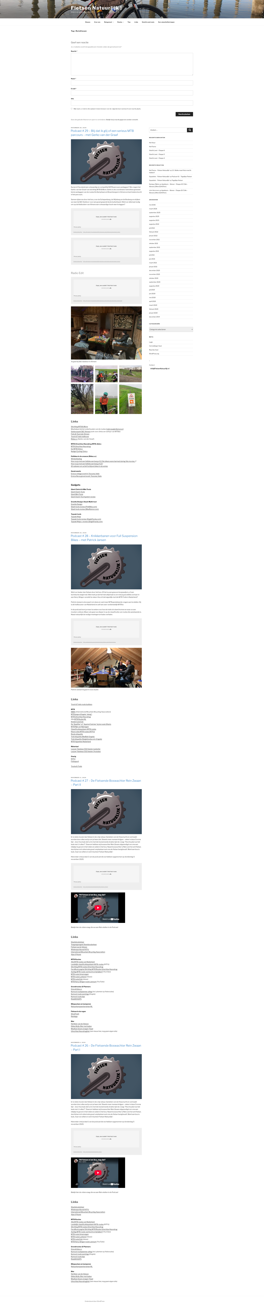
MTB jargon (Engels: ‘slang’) (81, 714)
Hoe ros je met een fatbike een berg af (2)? (87, 464)
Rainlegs (74, 1016)
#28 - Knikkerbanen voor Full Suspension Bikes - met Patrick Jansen (99, 642)
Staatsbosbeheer (77, 942)
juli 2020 (152, 290)
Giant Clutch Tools (78, 492)
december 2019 (154, 317)
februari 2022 (153, 232)
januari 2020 (153, 313)
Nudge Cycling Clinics (79, 451)
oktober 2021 (153, 243)
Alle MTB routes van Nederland (83, 962)
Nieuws (87, 22)
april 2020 (152, 301)
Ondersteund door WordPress (94, 1301)
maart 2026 (153, 209)
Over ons (97, 22)
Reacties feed (153, 350)
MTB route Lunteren (78, 977)
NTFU (73, 759)
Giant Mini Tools (77, 494)
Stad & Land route (148, 22)
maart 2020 (153, 305)
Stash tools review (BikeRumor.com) (85, 509)
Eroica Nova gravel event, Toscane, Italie (86, 476)
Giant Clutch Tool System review (83, 497)
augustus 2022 (154, 224)
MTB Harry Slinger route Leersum (83, 982)
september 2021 (154, 247)
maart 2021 (153, 263)
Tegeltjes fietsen (177, 180)
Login (151, 342)
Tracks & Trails (76, 766)
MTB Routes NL (80, 719)
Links (136, 22)
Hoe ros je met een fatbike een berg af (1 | (86, 461)
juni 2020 (152, 293)
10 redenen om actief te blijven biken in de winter (89, 466)
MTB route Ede (76, 979)
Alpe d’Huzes (76, 954)
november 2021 (154, 239)
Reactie (74, 51)
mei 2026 (152, 205)
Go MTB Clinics (77, 449)
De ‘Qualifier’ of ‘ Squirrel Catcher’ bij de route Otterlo (91, 724)
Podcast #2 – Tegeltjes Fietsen (182, 176)
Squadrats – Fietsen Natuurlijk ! (159, 176)
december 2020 (154, 270)
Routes (119, 22)
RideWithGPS (76, 999)
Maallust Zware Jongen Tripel (82, 1029)
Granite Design (76, 504)
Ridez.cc (74, 439)
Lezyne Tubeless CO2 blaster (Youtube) (86, 751)
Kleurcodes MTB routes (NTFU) (83, 732)
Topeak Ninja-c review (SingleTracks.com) (87, 522)
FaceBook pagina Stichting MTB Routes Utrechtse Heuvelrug (94, 969)
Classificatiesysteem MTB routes (83, 729)
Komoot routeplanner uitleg (81, 992)
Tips (129, 22)
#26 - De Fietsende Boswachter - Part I (92, 1151)
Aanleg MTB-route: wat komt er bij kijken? (87, 972)
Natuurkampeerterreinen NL (82, 1006)
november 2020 (154, 274)
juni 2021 (152, 259)
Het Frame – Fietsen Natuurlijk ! (159, 170)
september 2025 (154, 212)
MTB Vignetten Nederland (81, 742)
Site (72, 99)
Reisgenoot (108, 22)
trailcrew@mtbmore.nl (114, 429)
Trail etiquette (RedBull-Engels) (83, 737)
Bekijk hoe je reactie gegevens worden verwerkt (122, 119)
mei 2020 (152, 297)
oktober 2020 (153, 278)
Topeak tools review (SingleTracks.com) (86, 519)
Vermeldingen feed (155, 346)
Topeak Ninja (76, 517)
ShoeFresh (75, 1014)
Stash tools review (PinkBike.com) (84, 507)
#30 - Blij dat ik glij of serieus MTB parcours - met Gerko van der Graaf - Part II (101, 261)
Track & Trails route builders (81, 704)
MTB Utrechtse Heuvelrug (81, 446)
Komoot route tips (78, 997)
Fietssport (75, 761)
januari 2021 (153, 266)
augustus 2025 (154, 216)
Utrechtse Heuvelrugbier (80, 1031)
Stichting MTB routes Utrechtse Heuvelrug (87, 967)
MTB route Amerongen (80, 974)
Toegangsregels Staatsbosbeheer (84, 945)
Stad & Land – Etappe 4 (157, 158)
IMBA (73, 712)
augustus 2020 (154, 286)
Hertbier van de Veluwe (80, 1024)
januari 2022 (153, 236)
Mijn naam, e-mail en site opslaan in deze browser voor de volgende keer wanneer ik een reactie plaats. (107, 109)
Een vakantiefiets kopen (166, 22)
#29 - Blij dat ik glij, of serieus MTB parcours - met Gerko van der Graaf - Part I (101, 231)
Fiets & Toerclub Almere (80, 434)
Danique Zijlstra (154, 184)
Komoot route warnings (80, 994)
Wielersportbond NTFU (80, 949)
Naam (73, 78)
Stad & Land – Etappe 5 (157, 154)
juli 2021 (152, 255)
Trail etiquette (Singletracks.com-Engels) (86, 739)
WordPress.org (154, 354)
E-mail (73, 89)
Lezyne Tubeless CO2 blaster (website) (85, 749)
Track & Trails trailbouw (80, 437)
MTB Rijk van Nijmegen (80, 727)
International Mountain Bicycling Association (88, 952)
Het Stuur (152, 142)
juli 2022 (152, 228)
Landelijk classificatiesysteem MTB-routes (87, 964)
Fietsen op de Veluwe (79, 947)
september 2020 (154, 282)
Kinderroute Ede (77, 722)
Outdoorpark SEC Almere (80, 432)
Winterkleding (76, 459)
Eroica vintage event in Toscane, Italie (85, 474)
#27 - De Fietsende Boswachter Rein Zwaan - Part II (95, 886)
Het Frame (152, 146)
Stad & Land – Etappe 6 (157, 150)
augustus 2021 (154, 251)
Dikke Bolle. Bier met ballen (81, 1026)
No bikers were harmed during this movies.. (118, 461)
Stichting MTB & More (79, 427)
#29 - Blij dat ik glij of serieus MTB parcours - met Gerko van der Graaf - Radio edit (102, 300)
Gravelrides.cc (76, 989)
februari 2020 (153, 309)
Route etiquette (77, 734)
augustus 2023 (154, 220)
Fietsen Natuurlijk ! (96, 8)
